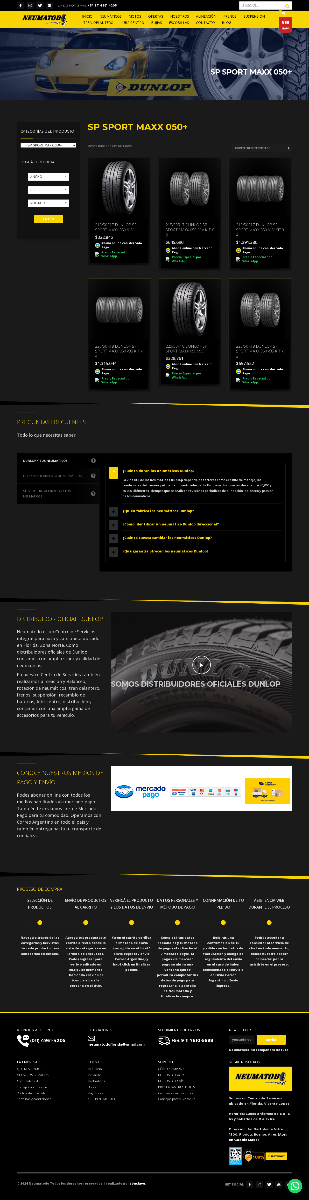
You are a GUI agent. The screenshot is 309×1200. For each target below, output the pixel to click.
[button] (295, 1186)
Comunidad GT (27, 1081)
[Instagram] (30, 5)
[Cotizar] (49, 5)
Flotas (92, 1087)
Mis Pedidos (96, 1081)
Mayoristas (95, 1093)
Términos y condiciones (34, 1099)
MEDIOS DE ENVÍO (171, 1081)
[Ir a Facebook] (249, 1184)
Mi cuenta (95, 1069)
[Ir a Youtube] (278, 1184)
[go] (284, 6)
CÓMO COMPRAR (171, 1069)
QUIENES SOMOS (29, 1069)
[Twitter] (39, 5)
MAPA (285, 25)
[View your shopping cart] (283, 14)
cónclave (137, 1183)
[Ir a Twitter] (269, 1184)
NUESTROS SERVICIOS (33, 1075)
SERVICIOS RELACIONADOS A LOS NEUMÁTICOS (47, 493)
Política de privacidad (32, 1093)
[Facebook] (20, 5)
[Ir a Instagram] (259, 1184)
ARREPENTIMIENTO (101, 1099)
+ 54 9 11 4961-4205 (102, 5)
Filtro (48, 219)
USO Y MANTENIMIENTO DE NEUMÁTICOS (52, 476)
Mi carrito (94, 1075)
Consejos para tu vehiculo (176, 1099)
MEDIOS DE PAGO (171, 1075)
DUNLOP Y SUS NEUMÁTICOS (45, 460)
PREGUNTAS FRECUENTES (176, 1087)
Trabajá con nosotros (32, 1087)
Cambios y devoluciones (175, 1093)
